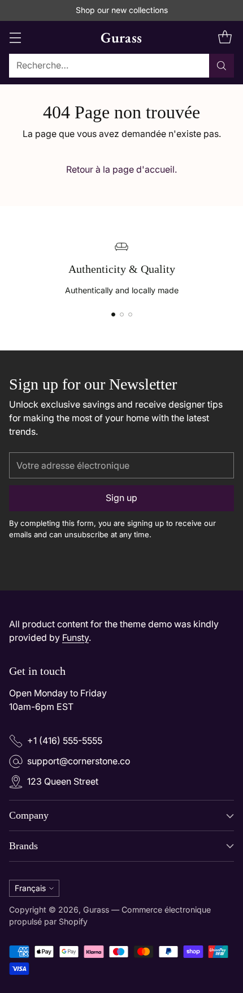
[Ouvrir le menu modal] (15, 37)
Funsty (75, 637)
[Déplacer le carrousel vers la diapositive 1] (113, 314)
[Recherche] (221, 66)
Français (30, 888)
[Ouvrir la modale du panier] (224, 37)
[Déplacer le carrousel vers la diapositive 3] (130, 314)
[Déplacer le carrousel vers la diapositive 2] (122, 314)
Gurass (96, 909)
